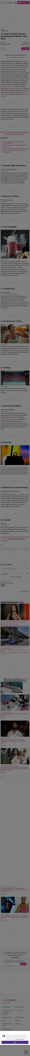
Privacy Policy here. (20, 1039)
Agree (15, 1042)
